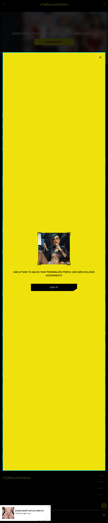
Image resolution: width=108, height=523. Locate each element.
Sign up (54, 287)
